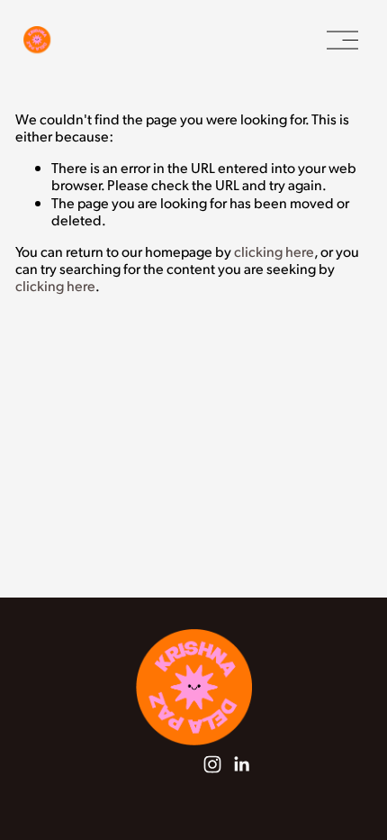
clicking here (274, 251)
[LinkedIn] (241, 764)
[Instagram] (212, 764)
